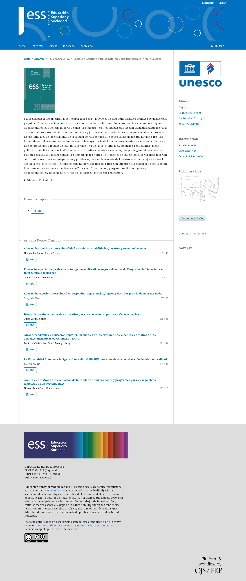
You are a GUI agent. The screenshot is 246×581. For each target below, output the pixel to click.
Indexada (69, 46)
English (183, 107)
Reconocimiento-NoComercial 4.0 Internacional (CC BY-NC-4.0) (76, 525)
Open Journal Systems (193, 233)
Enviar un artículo (192, 218)
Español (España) (189, 123)
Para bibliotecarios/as (191, 156)
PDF (38, 210)
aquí (74, 529)
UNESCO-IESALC (53, 490)
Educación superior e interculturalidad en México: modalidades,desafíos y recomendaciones (85, 248)
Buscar (219, 46)
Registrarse (208, 2)
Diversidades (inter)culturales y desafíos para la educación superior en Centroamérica (81, 314)
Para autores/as (187, 150)
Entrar (222, 2)
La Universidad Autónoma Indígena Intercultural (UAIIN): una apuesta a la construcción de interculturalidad (95, 359)
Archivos (38, 46)
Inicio (27, 58)
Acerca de (86, 46)
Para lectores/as (187, 145)
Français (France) (190, 112)
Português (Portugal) (192, 118)
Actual (23, 46)
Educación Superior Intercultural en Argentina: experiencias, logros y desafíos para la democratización (93, 293)
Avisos (53, 46)
